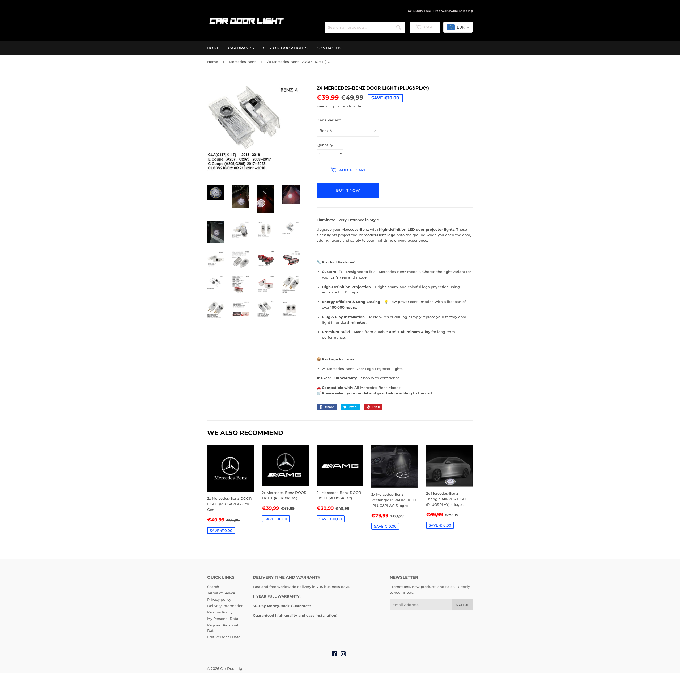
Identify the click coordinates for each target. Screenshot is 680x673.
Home (213, 48)
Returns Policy (219, 612)
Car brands (241, 48)
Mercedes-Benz (242, 62)
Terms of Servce (221, 593)
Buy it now (348, 190)
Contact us (329, 48)
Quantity (325, 144)
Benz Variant (329, 120)
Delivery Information (225, 606)
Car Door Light (233, 668)
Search (213, 586)
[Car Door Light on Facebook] (334, 655)
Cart (428, 27)
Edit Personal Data (223, 637)
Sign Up (462, 605)
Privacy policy (219, 599)
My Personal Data (222, 618)
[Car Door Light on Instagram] (343, 655)
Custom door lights (285, 48)
